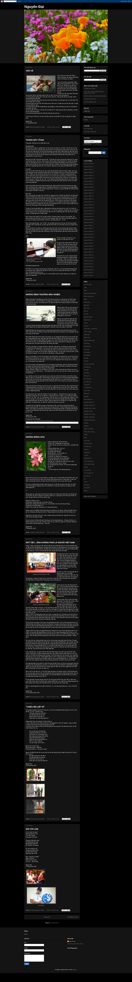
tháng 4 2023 (88, 178)
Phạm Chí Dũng (88, 428)
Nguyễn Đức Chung (89, 408)
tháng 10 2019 (88, 237)
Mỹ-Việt (86, 396)
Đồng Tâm (87, 337)
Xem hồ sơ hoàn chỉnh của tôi (75, 943)
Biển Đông (87, 302)
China (85, 323)
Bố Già (86, 311)
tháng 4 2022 (88, 196)
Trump (86, 467)
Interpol (86, 370)
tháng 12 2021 (88, 205)
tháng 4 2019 (88, 249)
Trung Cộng (87, 470)
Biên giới (86, 305)
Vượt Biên (87, 487)
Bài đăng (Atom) (54, 922)
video (85, 482)
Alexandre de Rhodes (90, 293)
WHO (85, 490)
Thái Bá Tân (87, 446)
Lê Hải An (87, 384)
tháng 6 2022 (88, 193)
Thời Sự (86, 449)
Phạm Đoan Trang (89, 431)
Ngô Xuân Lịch (88, 399)
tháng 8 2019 (88, 240)
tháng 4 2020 (88, 225)
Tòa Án (86, 455)
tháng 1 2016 (88, 275)
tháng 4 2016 (88, 272)
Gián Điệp (87, 355)
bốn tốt (86, 314)
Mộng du (86, 393)
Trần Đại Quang (88, 461)
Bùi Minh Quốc (88, 317)
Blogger (75, 969)
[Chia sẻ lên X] (66, 127)
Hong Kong (87, 367)
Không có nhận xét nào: (53, 127)
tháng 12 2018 (88, 258)
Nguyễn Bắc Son (89, 402)
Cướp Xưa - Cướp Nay (90, 328)
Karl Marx (87, 373)
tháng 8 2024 (88, 166)
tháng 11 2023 (88, 172)
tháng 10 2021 (88, 210)
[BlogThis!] (65, 127)
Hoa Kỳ (86, 361)
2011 (85, 287)
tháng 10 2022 (88, 190)
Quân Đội (87, 440)
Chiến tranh (87, 320)
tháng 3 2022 (88, 199)
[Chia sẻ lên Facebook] (68, 127)
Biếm (85, 299)
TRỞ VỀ (29, 71)
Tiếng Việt (87, 452)
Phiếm (86, 434)
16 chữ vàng (87, 284)
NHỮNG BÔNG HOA (35, 437)
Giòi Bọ (86, 358)
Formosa (86, 349)
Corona (86, 325)
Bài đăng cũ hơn (73, 917)
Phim (85, 437)
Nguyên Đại (72, 941)
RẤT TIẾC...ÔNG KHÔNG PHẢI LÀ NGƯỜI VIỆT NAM (50, 542)
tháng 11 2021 (88, 208)
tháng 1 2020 (88, 228)
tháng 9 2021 (88, 213)
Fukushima (87, 352)
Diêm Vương (87, 331)
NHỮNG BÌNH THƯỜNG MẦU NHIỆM (43, 294)
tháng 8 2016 (88, 269)
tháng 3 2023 (88, 181)
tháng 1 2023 (88, 184)
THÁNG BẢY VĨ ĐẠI (35, 140)
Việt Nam (86, 485)
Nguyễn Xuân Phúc (89, 420)
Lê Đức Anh (87, 381)
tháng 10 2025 (88, 163)
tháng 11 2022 (88, 187)
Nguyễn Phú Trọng (89, 414)
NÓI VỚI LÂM (32, 829)
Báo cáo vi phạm (90, 496)
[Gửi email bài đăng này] (63, 127)
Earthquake (87, 346)
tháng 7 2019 (88, 243)
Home (86, 119)
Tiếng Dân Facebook (90, 131)
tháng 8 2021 (88, 216)
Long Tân (87, 390)
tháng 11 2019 (88, 234)
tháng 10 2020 (88, 219)
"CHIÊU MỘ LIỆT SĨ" (35, 707)
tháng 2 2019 (88, 255)
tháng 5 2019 (88, 246)
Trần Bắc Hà (87, 458)
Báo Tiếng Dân (88, 128)
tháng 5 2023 (88, 175)
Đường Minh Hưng (89, 340)
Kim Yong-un (87, 378)
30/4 (85, 290)
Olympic (86, 426)
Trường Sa (87, 476)
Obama (86, 423)
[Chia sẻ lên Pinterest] (70, 127)
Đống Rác (87, 334)
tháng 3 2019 (88, 252)
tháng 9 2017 (88, 263)
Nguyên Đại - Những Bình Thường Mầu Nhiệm (39, 421)
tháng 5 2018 (88, 260)
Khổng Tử (87, 376)
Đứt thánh (87, 343)
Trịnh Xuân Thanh (89, 464)
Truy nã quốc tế (88, 473)
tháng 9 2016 (88, 266)
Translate (97, 143)
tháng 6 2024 (88, 169)
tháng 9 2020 (88, 222)
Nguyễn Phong (88, 411)
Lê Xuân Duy (88, 387)
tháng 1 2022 (88, 202)
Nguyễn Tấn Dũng (89, 417)
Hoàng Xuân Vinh (89, 364)
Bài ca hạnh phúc (89, 296)
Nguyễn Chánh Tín (89, 405)
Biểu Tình (87, 308)
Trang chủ (47, 917)
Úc (85, 479)
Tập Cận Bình (88, 443)
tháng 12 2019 (88, 231)
